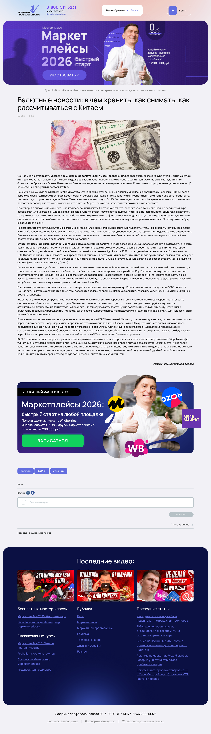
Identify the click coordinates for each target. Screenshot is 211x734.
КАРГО (42, 471)
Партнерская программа (62, 721)
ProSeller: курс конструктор (36, 653)
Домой (49, 90)
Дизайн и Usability (89, 645)
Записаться (52, 440)
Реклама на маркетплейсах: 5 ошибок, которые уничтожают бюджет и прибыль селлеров (162, 660)
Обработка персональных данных (143, 721)
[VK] (28, 493)
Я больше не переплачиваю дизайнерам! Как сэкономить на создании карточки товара (158, 631)
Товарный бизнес (89, 640)
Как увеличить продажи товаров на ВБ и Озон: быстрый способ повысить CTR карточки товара (163, 674)
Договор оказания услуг (100, 721)
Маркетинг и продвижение (95, 628)
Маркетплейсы (87, 622)
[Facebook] (33, 493)
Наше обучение (115, 10)
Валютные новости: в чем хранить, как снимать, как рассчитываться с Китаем (120, 90)
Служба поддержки (56, 14)
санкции (58, 471)
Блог (133, 10)
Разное (67, 90)
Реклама (83, 634)
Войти (182, 10)
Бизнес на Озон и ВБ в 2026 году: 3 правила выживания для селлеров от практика (162, 645)
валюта (26, 471)
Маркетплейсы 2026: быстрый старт (42, 616)
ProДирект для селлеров (34, 669)
